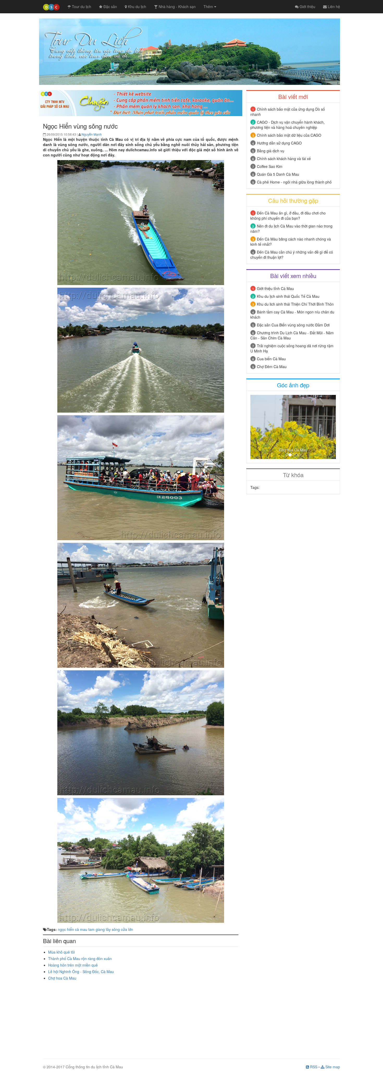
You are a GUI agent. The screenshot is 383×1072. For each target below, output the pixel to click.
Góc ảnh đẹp (293, 385)
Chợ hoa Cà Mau (62, 978)
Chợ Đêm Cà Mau (272, 366)
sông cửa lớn (122, 929)
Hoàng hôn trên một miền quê (73, 965)
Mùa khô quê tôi (61, 952)
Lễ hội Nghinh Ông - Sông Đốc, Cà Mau (81, 971)
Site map (332, 1066)
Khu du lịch (136, 6)
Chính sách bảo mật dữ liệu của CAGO (289, 135)
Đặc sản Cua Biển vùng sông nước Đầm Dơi (293, 324)
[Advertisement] (140, 1017)
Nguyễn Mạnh (92, 134)
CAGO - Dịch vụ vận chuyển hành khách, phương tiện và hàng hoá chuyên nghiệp (287, 124)
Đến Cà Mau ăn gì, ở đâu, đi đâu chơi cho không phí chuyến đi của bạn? (288, 215)
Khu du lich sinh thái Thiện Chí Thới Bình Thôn (295, 304)
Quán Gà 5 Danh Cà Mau (278, 174)
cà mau (81, 929)
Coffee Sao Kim (269, 166)
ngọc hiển (66, 929)
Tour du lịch (81, 6)
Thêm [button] (208, 6)
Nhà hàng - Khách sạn (177, 6)
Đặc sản (109, 6)
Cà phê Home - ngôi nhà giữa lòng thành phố (294, 182)
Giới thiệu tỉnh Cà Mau (275, 288)
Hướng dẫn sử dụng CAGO (279, 143)
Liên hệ (333, 6)
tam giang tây (99, 929)
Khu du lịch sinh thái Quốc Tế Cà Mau (288, 296)
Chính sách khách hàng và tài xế (284, 158)
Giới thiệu (307, 6)
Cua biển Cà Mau (271, 358)
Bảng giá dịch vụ (270, 150)
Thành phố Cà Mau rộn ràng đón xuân (80, 958)
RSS (313, 1066)
